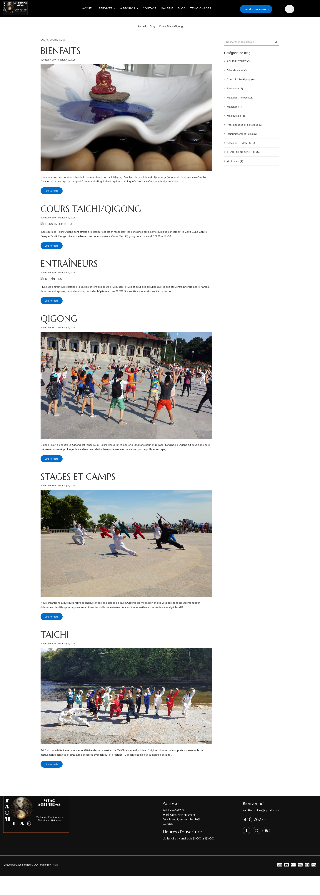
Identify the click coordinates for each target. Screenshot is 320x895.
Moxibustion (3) (236, 115)
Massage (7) (234, 106)
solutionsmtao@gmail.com (261, 810)
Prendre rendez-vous (256, 9)
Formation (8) (235, 88)
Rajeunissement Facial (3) (242, 133)
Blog (152, 26)
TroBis (54, 865)
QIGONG (59, 318)
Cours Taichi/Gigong (171, 26)
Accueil (141, 26)
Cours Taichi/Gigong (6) (241, 79)
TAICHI (55, 634)
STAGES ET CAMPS (78, 476)
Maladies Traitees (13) (240, 97)
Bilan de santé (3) (237, 70)
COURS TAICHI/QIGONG (91, 208)
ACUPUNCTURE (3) (239, 61)
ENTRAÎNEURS (69, 263)
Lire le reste (52, 190)
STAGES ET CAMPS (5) (241, 142)
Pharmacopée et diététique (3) (245, 124)
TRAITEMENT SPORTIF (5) (243, 151)
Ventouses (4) (235, 161)
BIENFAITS (61, 50)
